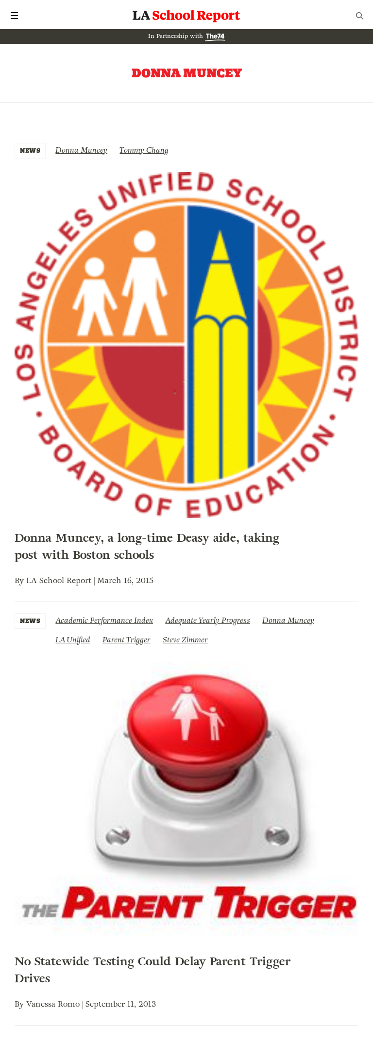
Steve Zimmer (185, 639)
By (20, 580)
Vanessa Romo (53, 1004)
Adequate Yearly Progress (207, 620)
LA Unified (72, 639)
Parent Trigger (126, 639)
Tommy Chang (144, 150)
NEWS (30, 150)
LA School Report (186, 15)
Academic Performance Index (104, 620)
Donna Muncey (81, 150)
